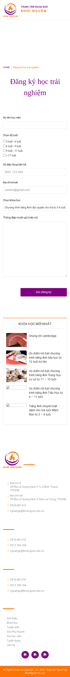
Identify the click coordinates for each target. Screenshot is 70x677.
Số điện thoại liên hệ (14, 164)
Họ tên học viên (12, 117)
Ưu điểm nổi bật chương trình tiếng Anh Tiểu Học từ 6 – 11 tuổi (46, 393)
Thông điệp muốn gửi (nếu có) (20, 217)
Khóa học (12, 622)
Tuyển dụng (13, 640)
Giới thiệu (12, 618)
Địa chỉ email (10, 182)
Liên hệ (11, 645)
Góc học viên (14, 636)
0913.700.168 (18, 545)
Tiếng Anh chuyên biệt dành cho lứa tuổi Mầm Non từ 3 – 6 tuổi (43, 410)
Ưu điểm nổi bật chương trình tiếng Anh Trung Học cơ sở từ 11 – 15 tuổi (45, 375)
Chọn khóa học (11, 200)
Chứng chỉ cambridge (42, 336)
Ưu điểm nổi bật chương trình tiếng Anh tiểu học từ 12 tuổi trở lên (45, 357)
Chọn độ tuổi (10, 135)
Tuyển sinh (13, 627)
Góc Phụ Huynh (15, 631)
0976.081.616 (18, 505)
